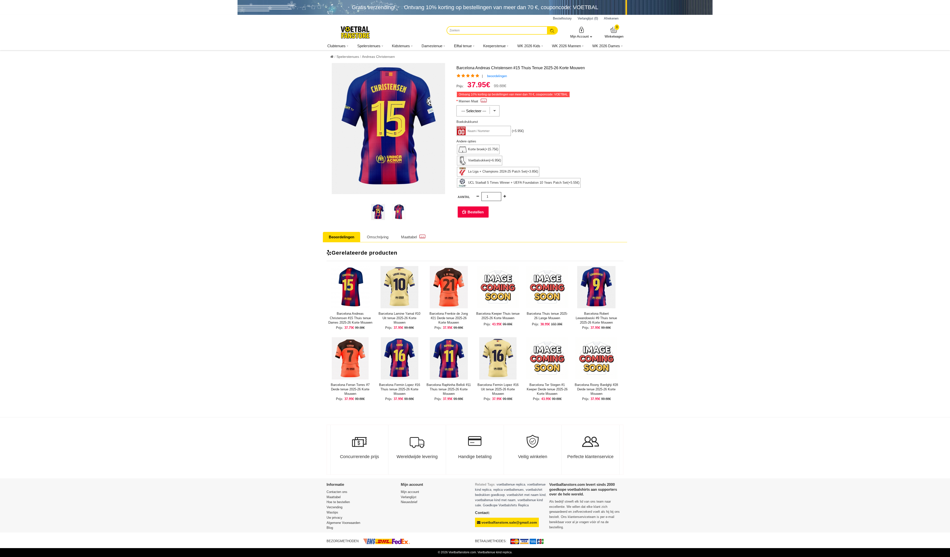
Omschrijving (377, 237)
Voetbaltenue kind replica (494, 552)
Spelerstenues (347, 57)
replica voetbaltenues (508, 489)
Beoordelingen (341, 237)
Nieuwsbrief (409, 502)
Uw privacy (334, 517)
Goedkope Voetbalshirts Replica (506, 505)
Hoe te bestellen (338, 502)
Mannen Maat (468, 101)
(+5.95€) (518, 131)
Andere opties (466, 141)
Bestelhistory (562, 18)
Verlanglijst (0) (588, 18)
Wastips (332, 512)
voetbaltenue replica (511, 484)
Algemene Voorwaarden (343, 523)
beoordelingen (497, 76)
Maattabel (409, 237)
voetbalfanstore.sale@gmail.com (508, 522)
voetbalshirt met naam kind (526, 495)
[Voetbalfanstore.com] (355, 32)
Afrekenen (611, 18)
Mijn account (410, 492)
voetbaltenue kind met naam (495, 500)
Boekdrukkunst (467, 122)
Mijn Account (579, 36)
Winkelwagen (614, 32)
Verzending (334, 507)
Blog (330, 528)
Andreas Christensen (378, 57)
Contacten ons (337, 492)
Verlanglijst (408, 497)
